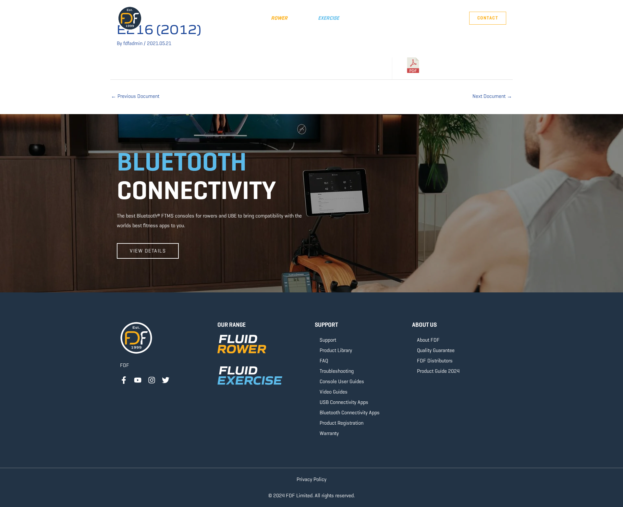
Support (328, 339)
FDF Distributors (435, 360)
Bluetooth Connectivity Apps (350, 412)
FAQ (324, 360)
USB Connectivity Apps (344, 402)
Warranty (329, 433)
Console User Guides (342, 381)
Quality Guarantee (436, 350)
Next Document (492, 96)
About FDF (428, 339)
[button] (243, 18)
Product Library (336, 350)
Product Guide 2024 (438, 371)
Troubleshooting (337, 371)
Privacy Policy (311, 479)
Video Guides (334, 391)
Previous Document (135, 96)
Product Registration (341, 422)
